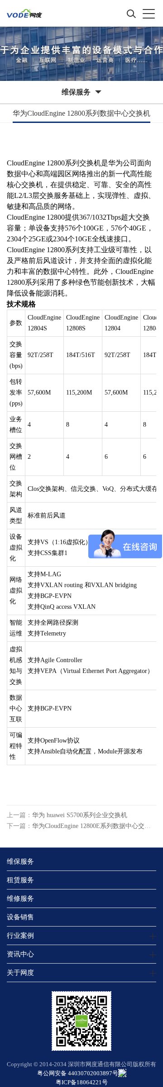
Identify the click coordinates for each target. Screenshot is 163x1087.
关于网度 (20, 972)
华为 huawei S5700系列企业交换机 (79, 815)
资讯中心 (20, 954)
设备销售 (20, 917)
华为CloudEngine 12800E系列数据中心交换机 (94, 826)
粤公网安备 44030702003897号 (77, 1073)
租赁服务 (20, 880)
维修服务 (20, 898)
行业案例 (20, 935)
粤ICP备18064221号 (82, 1082)
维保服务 (20, 861)
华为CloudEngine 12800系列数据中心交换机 (81, 113)
